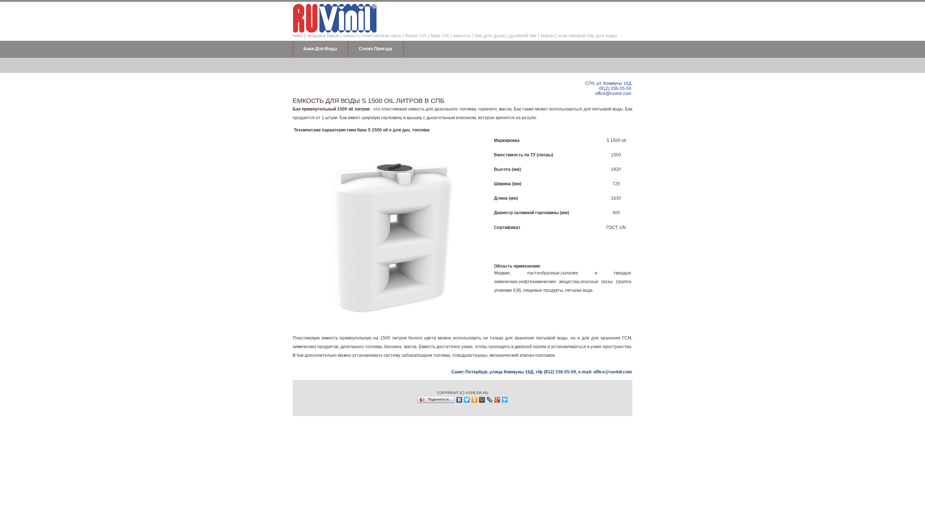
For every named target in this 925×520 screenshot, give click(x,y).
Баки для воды (320, 48)
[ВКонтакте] (459, 399)
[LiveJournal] (490, 399)
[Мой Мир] (482, 399)
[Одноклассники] (474, 399)
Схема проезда (375, 48)
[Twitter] (467, 399)
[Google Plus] (497, 399)
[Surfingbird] (505, 399)
